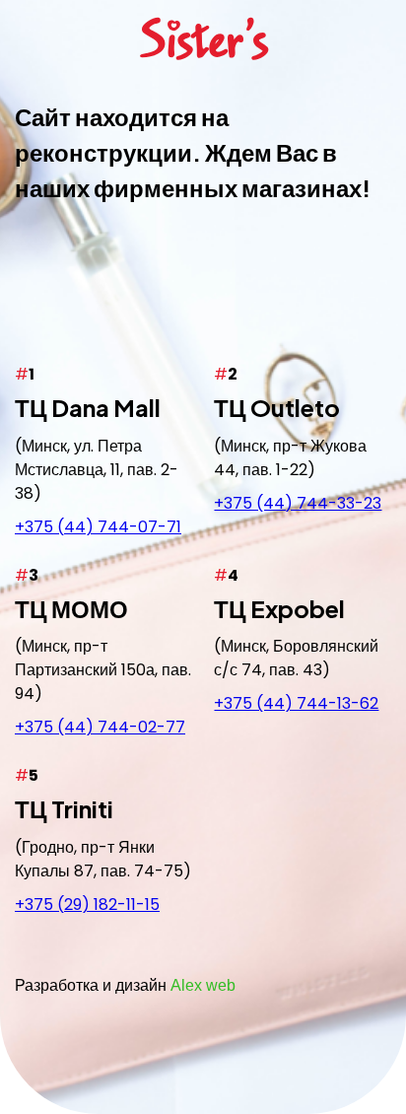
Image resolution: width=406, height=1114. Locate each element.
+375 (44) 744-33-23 (297, 503)
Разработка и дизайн (125, 985)
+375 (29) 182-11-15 (87, 904)
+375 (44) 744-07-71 (98, 527)
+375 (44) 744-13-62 (296, 703)
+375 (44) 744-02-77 (100, 727)
